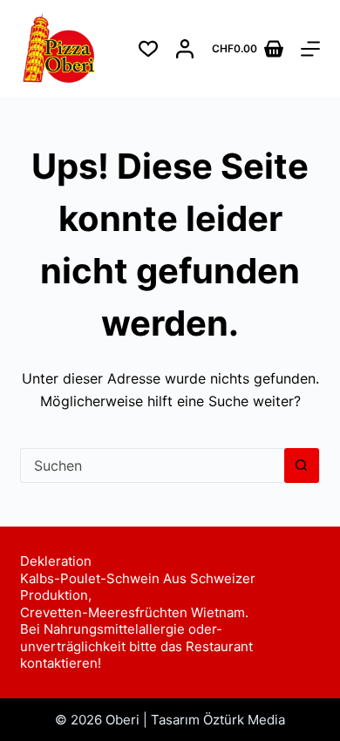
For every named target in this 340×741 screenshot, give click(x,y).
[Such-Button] (301, 465)
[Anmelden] (184, 48)
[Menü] (310, 48)
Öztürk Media (244, 719)
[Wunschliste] (148, 48)
